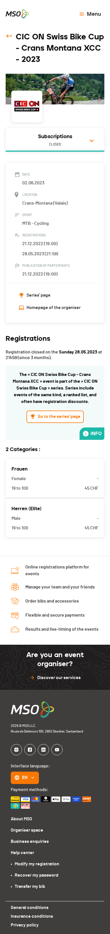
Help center (22, 852)
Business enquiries (30, 841)
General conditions (30, 907)
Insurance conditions (32, 916)
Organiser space (27, 830)
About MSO (21, 819)
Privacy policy (25, 925)
